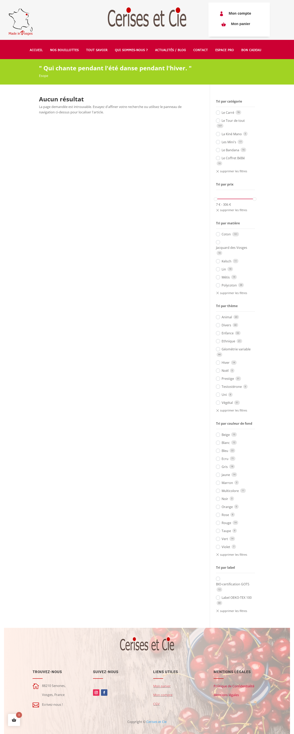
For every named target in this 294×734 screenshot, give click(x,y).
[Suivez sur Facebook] (104, 692)
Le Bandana (230, 150)
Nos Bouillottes (64, 50)
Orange (227, 507)
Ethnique (228, 341)
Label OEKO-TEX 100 (237, 597)
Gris (225, 467)
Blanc (226, 443)
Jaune (226, 475)
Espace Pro (224, 50)
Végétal (227, 402)
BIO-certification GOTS (232, 584)
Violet (226, 547)
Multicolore (230, 491)
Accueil (36, 50)
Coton (226, 234)
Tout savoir (97, 50)
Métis (226, 277)
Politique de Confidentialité (234, 686)
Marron (227, 483)
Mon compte (240, 13)
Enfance (228, 333)
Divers (226, 325)
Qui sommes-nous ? (131, 50)
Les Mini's (229, 142)
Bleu (225, 451)
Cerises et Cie (156, 722)
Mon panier (240, 24)
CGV (156, 704)
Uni (224, 394)
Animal (227, 317)
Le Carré (228, 112)
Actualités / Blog (170, 50)
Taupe (226, 531)
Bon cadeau (251, 50)
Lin (224, 269)
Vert (225, 539)
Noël (225, 370)
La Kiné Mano (232, 134)
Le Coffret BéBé (233, 158)
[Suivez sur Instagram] (96, 692)
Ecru (225, 459)
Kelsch (226, 261)
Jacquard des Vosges (231, 247)
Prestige (228, 378)
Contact (200, 50)
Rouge (226, 523)
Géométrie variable (236, 349)
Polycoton (229, 285)
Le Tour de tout (233, 120)
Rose (225, 515)
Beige (226, 435)
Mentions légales (226, 695)
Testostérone (232, 386)
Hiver (226, 362)
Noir (225, 499)
